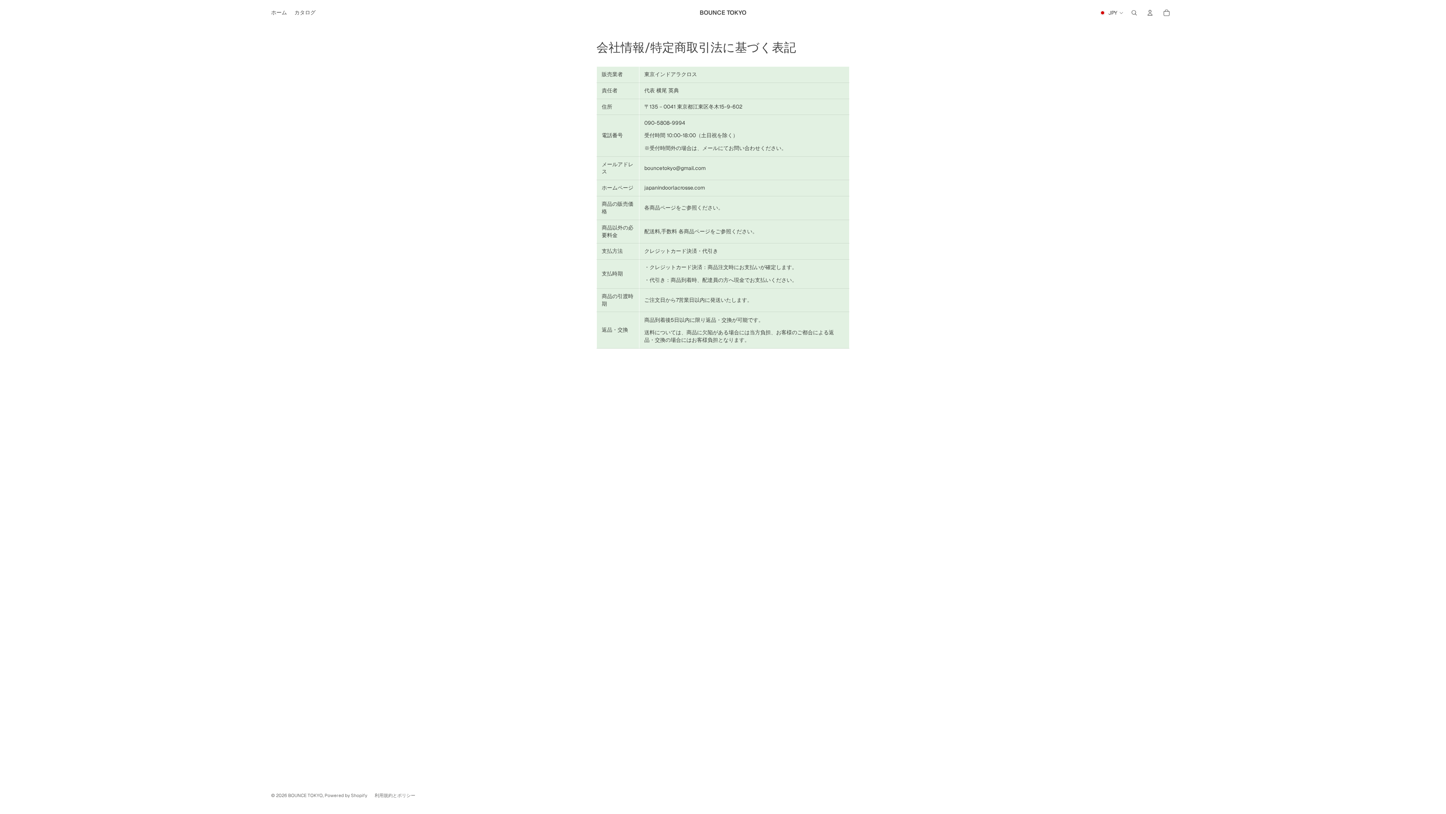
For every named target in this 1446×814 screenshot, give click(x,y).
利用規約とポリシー (395, 796)
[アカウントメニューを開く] (1150, 13)
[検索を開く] (1134, 13)
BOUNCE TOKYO (305, 796)
